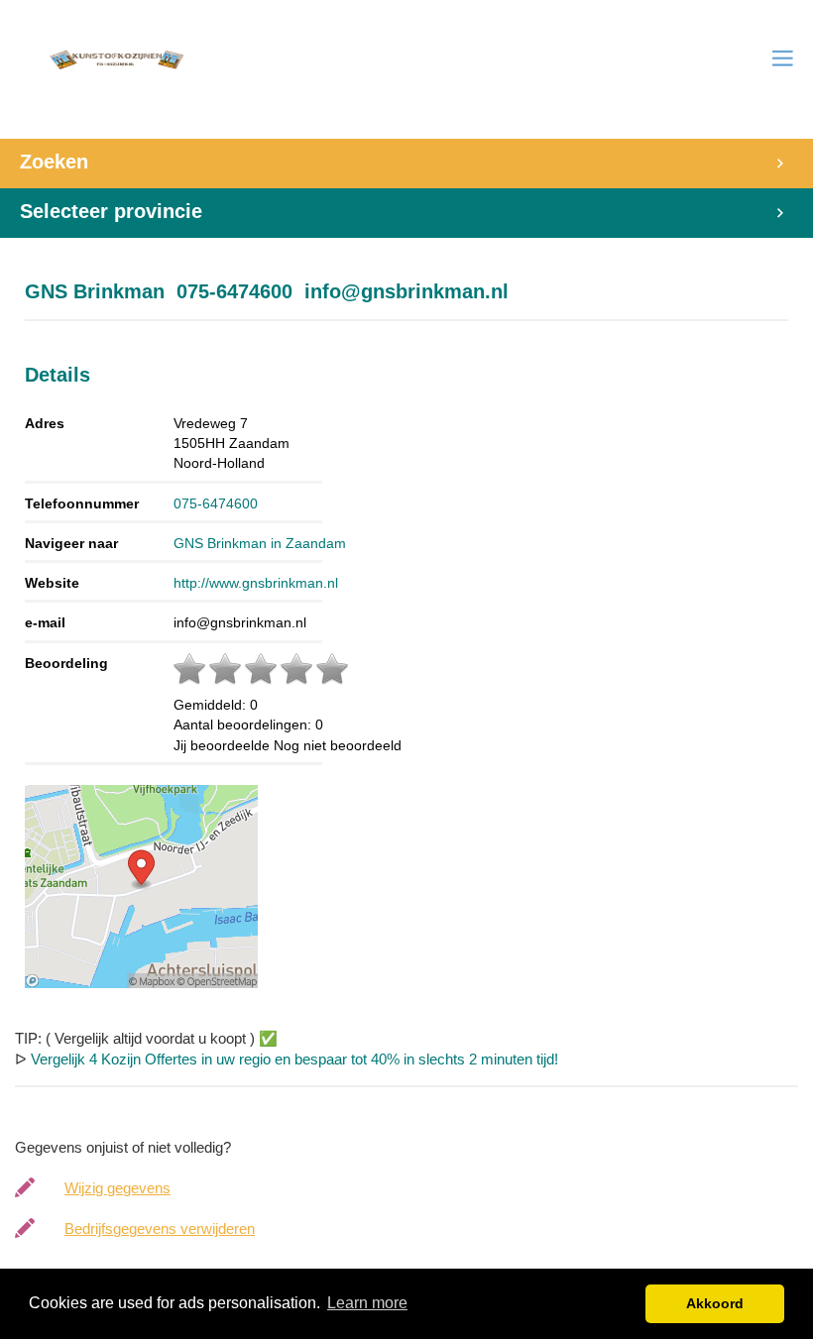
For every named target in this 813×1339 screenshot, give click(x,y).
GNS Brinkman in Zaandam (260, 543)
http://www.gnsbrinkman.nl (256, 583)
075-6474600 (216, 503)
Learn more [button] (367, 1302)
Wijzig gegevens (117, 1187)
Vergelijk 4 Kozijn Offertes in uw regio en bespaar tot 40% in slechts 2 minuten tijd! (294, 1059)
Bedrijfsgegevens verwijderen (159, 1228)
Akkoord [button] (715, 1303)
